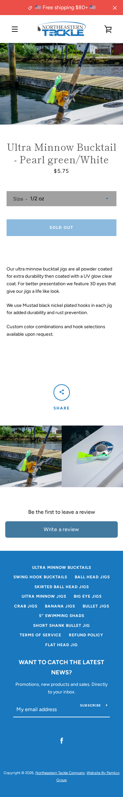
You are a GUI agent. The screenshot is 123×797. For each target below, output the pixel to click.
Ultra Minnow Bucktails (61, 567)
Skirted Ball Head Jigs (61, 587)
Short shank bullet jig (61, 625)
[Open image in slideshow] (61, 84)
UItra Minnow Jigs (44, 596)
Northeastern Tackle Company (60, 772)
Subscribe (90, 705)
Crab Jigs (25, 606)
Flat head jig (61, 645)
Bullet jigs (96, 606)
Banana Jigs (60, 606)
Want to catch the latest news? (61, 667)
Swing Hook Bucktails (40, 577)
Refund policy (86, 635)
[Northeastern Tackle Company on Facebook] (61, 740)
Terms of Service (40, 635)
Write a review (61, 529)
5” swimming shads (61, 615)
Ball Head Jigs (92, 577)
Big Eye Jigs (88, 596)
